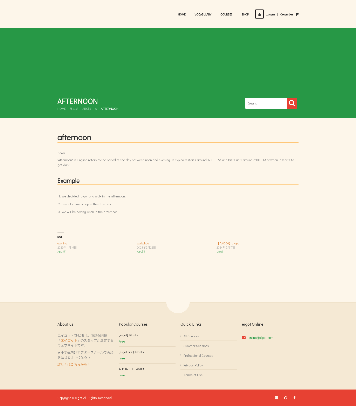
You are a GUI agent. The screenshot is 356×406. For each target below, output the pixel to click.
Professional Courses (198, 355)
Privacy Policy (193, 365)
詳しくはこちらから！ (73, 364)
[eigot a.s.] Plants (131, 352)
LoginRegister (279, 14)
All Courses (191, 336)
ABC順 (86, 108)
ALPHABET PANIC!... (132, 369)
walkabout (143, 243)
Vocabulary (203, 14)
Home (182, 14)
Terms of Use (193, 375)
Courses (226, 14)
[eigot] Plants (128, 335)
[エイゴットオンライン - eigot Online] (78, 12)
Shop (245, 14)
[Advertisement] (178, 65)
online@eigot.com (260, 337)
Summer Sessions (196, 346)
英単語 (74, 108)
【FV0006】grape (228, 243)
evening (62, 243)
